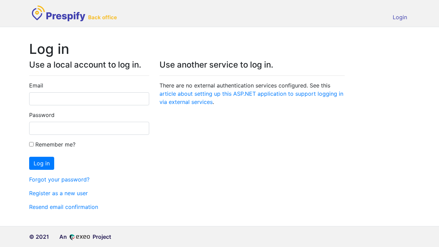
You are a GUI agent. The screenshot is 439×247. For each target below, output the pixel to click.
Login (400, 17)
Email (36, 85)
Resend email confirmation (63, 206)
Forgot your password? (59, 179)
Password (42, 114)
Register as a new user (58, 193)
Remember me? (54, 144)
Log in (42, 163)
